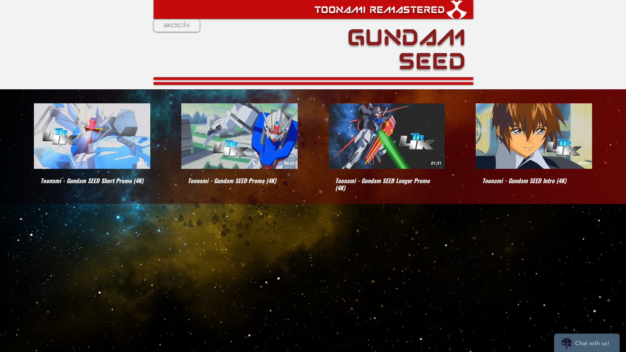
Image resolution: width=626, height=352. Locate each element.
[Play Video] (91, 135)
